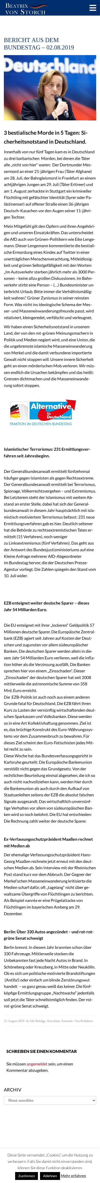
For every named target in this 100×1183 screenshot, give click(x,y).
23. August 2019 (14, 1021)
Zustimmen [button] (26, 1176)
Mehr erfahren (73, 1175)
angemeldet (37, 1063)
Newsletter (53, 1021)
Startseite (67, 1021)
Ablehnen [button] (50, 1176)
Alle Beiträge (37, 1021)
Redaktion (87, 1021)
